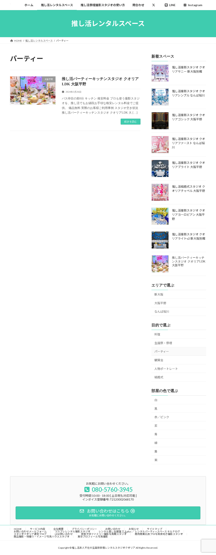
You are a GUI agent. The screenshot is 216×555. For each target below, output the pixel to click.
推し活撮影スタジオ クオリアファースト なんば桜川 (188, 143)
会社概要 (58, 529)
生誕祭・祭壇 (163, 343)
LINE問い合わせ (64, 534)
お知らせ (134, 529)
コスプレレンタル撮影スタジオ (72, 531)
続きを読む (130, 121)
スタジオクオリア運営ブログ (30, 534)
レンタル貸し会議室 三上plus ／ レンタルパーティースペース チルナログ (139, 531)
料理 (157, 334)
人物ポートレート (166, 368)
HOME (18, 529)
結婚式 (158, 377)
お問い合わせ (112, 529)
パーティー (161, 351)
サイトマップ (154, 529)
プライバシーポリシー (84, 529)
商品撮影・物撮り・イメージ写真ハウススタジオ (41, 536)
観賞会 (158, 360)
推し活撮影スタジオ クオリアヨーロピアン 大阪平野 (188, 215)
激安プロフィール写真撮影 (93, 536)
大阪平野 (160, 303)
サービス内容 (37, 529)
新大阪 (158, 294)
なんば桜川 (161, 311)
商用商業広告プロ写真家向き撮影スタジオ (159, 534)
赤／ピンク (161, 417)
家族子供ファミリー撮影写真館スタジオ (104, 534)
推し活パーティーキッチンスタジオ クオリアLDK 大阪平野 (188, 261)
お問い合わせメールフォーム (30, 531)
